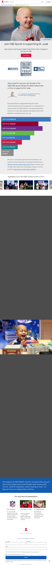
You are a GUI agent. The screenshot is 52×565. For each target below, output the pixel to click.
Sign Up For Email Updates (26, 538)
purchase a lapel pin (28, 93)
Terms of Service (34, 551)
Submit (26, 557)
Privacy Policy (27, 551)
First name (8, 541)
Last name (28, 541)
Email (7, 546)
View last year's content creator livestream (25, 169)
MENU (49, 2)
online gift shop (31, 95)
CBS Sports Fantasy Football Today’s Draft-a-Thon (20, 164)
